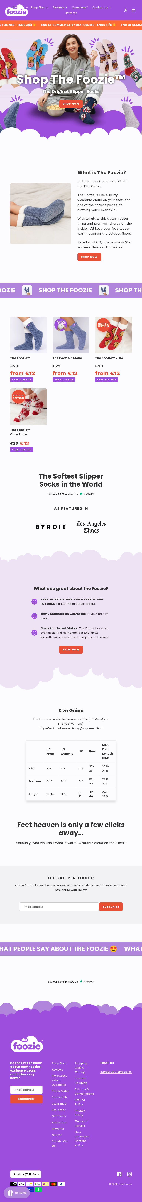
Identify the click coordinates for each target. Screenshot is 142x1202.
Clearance (59, 1103)
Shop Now (71, 104)
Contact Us (59, 1097)
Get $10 (57, 1135)
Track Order (60, 1091)
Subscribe (59, 1122)
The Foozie (125, 1184)
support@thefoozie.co (116, 1071)
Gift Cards (59, 1116)
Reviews (57, 1069)
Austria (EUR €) (25, 1174)
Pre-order (59, 1110)
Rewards (58, 1128)
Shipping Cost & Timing (81, 1068)
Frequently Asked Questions (59, 1080)
